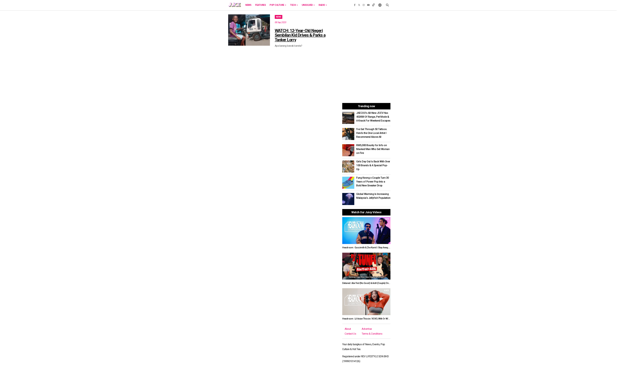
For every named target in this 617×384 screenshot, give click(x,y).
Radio (322, 5)
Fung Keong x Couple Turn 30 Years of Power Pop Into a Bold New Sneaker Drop (372, 181)
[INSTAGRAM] (364, 4)
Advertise (367, 328)
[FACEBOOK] (355, 4)
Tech (293, 5)
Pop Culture (277, 5)
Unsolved (307, 5)
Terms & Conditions (372, 333)
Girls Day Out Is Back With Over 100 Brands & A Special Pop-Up (373, 165)
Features (260, 5)
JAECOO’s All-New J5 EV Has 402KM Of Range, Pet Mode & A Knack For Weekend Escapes (373, 116)
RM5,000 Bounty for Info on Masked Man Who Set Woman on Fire (372, 149)
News (248, 5)
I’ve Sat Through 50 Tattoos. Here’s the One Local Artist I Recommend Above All (371, 133)
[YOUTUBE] (368, 4)
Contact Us (350, 333)
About (348, 328)
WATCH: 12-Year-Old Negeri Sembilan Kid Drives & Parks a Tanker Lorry (300, 35)
